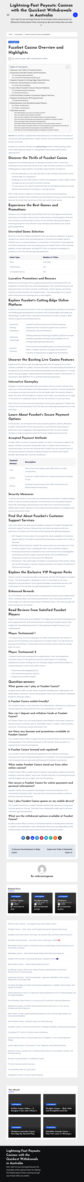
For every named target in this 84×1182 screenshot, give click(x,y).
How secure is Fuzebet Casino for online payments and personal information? (43, 125)
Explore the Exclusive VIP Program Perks (27, 98)
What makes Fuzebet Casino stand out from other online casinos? (39, 123)
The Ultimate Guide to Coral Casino (22, 1069)
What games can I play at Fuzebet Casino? (31, 113)
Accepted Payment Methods (24, 90)
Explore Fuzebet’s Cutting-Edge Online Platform (30, 80)
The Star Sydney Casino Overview (21, 1064)
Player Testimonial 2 (22, 108)
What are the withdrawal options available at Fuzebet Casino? (38, 130)
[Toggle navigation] (8, 15)
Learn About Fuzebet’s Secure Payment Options (30, 88)
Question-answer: (18, 110)
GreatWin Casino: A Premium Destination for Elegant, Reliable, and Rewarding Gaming (42, 1027)
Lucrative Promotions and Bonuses (27, 77)
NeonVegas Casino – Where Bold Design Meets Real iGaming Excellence (36, 953)
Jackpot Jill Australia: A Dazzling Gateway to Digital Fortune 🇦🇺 (33, 959)
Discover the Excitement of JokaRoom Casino (26, 1059)
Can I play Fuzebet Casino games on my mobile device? (36, 128)
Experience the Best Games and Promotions (28, 73)
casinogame (13, 42)
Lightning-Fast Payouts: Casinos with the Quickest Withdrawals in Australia (41, 10)
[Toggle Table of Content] (66, 67)
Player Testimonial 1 (22, 105)
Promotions (51, 1127)
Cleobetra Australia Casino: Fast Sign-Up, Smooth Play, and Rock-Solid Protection (40, 935)
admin (16, 904)
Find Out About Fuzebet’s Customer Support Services (32, 95)
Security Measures (21, 93)
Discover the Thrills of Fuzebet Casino (26, 70)
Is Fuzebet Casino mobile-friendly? (29, 115)
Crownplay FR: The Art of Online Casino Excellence (28, 1032)
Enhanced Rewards (21, 100)
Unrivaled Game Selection (24, 75)
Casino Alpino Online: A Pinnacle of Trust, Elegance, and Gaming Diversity (37, 1045)
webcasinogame (20, 59)
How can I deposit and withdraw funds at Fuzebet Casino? (37, 117)
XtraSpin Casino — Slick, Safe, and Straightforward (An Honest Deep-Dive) (37, 929)
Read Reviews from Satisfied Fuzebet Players (29, 103)
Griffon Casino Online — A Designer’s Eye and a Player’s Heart (32, 924)
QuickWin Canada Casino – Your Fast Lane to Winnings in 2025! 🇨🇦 (34, 940)
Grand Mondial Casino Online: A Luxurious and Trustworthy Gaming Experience (39, 1001)
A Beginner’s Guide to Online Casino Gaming (25, 1075)
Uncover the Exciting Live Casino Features (28, 83)
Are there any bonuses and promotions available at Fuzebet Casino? (40, 119)
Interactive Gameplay (22, 85)
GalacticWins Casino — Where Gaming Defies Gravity (28, 964)
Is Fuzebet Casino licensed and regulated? (32, 121)
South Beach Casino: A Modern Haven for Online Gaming (30, 1021)
